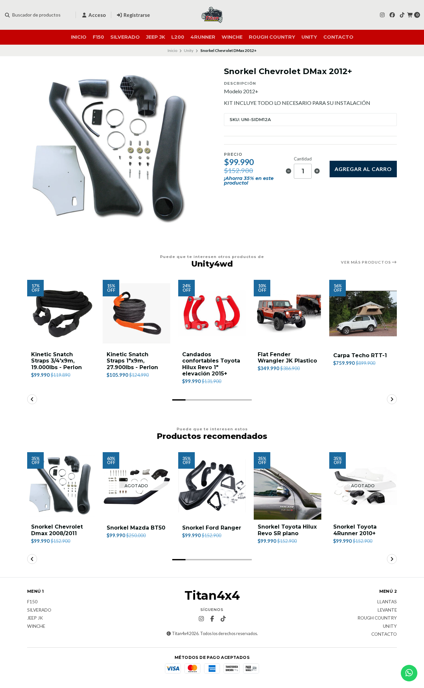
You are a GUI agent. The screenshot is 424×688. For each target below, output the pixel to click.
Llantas (387, 602)
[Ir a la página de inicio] (212, 15)
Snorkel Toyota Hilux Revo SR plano (287, 530)
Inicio (78, 37)
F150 (98, 37)
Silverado (125, 37)
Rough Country (272, 37)
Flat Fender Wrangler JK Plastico (287, 357)
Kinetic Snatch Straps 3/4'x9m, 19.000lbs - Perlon (56, 360)
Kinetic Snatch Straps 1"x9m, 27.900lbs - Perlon (132, 360)
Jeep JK (155, 37)
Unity (309, 37)
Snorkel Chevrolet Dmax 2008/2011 (57, 530)
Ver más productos (366, 262)
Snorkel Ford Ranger (211, 528)
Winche (232, 37)
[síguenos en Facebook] (392, 15)
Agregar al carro (363, 169)
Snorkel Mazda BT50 (136, 528)
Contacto (338, 37)
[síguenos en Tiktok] (402, 15)
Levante (387, 610)
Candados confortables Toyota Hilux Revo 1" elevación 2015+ (211, 364)
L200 (177, 37)
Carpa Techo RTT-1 (360, 355)
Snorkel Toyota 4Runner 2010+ (355, 530)
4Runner (202, 37)
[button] (179, 400)
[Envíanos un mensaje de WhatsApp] (409, 673)
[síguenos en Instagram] (382, 15)
